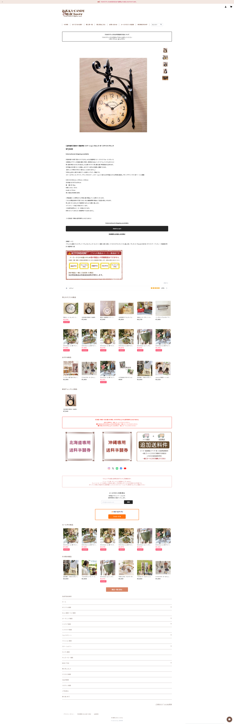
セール (64, 602)
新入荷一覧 (89, 24)
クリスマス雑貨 (66, 674)
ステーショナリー (67, 646)
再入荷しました (66, 669)
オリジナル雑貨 (66, 607)
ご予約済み (65, 691)
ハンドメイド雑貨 (67, 629)
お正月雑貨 (65, 680)
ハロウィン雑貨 (66, 685)
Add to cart (117, 229)
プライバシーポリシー (69, 714)
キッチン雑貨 (66, 652)
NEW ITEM (65, 663)
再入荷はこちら (101, 24)
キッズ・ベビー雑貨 (67, 657)
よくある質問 (168, 704)
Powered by (115, 720)
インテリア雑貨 (66, 624)
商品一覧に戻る (117, 590)
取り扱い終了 (66, 696)
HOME (66, 24)
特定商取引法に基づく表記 (84, 714)
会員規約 (96, 714)
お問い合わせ (113, 24)
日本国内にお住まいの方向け (117, 234)
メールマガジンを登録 (127, 24)
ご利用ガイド (159, 704)
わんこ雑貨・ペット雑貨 (69, 613)
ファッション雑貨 (67, 641)
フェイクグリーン (66, 635)
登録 (128, 502)
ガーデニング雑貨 (67, 618)
